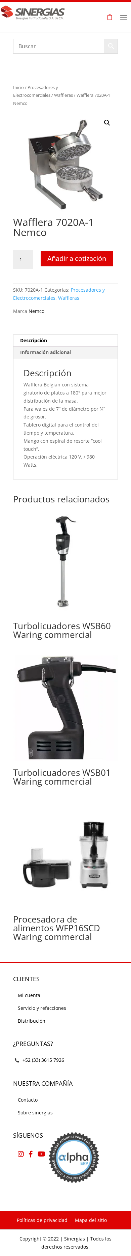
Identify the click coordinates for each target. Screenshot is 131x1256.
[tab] (65, 341)
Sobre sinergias (35, 1112)
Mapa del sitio (91, 1220)
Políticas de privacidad (42, 1220)
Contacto (28, 1100)
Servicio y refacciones (42, 1008)
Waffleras (63, 95)
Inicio (18, 87)
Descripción (33, 340)
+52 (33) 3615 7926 (43, 1060)
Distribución (31, 1021)
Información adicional (45, 352)
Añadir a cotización (76, 258)
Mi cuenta (29, 995)
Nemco (36, 311)
